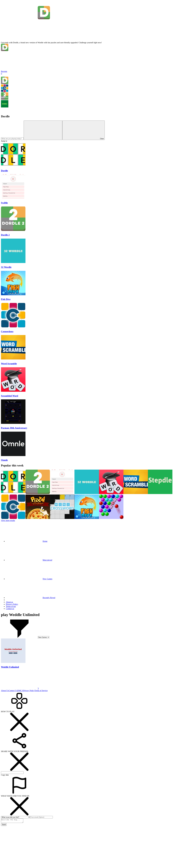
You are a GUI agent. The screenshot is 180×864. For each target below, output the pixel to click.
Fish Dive (5, 299)
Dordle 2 (5, 235)
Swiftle (4, 202)
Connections (7, 331)
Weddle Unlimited (10, 667)
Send (4, 825)
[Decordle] (4, 107)
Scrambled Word (9, 396)
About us (9, 602)
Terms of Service (41, 691)
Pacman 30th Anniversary (14, 428)
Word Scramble (9, 363)
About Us (5, 691)
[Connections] (4, 91)
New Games (47, 579)
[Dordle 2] (4, 99)
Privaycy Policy (12, 604)
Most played (47, 560)
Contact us (10, 609)
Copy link (5, 775)
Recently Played (49, 598)
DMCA (20, 691)
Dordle (4, 170)
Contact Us (13, 691)
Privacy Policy (29, 691)
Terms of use (11, 606)
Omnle (4, 460)
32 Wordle (6, 267)
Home (45, 541)
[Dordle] (4, 83)
